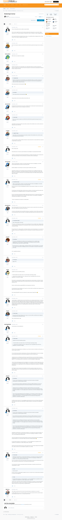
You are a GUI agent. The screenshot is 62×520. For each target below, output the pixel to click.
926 (8, 332)
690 (8, 72)
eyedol (7, 43)
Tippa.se (16, 4)
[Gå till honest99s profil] (46, 22)
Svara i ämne (41, 20)
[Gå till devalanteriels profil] (8, 107)
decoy (7, 408)
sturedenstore (7, 205)
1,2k (8, 415)
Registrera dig (56, 1)
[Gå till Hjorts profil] (5, 17)
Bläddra (5, 4)
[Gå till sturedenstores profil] (8, 208)
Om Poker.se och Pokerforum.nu (15, 17)
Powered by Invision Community (31, 518)
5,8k (8, 61)
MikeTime (7, 489)
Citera (14, 39)
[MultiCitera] (12, 39)
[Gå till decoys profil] (8, 411)
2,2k (8, 264)
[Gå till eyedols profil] (8, 46)
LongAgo (7, 64)
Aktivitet (8, 4)
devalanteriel (7, 161)
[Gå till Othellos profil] (8, 273)
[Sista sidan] (12, 24)
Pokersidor (12, 4)
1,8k (8, 50)
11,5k (8, 111)
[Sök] (58, 4)
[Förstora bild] (26, 94)
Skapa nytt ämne (33, 20)
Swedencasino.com (25, 4)
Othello (7, 269)
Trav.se (20, 4)
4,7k (8, 122)
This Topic (54, 4)
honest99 (49, 21)
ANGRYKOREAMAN (7, 325)
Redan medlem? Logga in (48, 1)
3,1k (8, 318)
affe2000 (7, 298)
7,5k (8, 496)
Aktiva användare (12, 8)
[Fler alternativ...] (43, 27)
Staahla (7, 310)
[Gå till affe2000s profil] (8, 301)
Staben (8, 8)
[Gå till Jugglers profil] (8, 118)
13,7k (8, 34)
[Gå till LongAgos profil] (8, 68)
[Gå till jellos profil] (8, 79)
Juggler (7, 114)
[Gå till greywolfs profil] (8, 240)
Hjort (8, 16)
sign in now (22, 504)
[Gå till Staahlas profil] (8, 314)
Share (36, 16)
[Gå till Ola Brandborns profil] (8, 57)
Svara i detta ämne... (11, 507)
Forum (4, 8)
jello (7, 75)
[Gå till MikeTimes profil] (8, 492)
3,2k (8, 305)
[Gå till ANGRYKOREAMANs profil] (8, 328)
